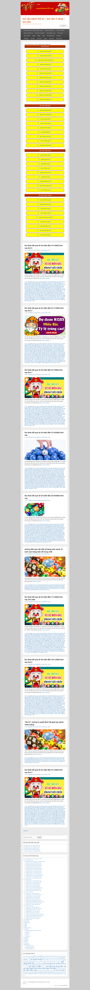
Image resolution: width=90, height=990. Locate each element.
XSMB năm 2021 (48, 362)
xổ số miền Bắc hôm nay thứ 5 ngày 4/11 (46, 299)
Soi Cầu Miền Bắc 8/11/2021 (42, 710)
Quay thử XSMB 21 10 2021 (32, 534)
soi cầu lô (51, 970)
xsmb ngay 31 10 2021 (33, 488)
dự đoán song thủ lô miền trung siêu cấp (33, 903)
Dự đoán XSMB (41, 287)
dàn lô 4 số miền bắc (45, 99)
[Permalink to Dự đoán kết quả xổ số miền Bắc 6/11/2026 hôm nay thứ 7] (44, 397)
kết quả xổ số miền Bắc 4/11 (36, 291)
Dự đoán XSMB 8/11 (58, 701)
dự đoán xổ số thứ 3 (38, 812)
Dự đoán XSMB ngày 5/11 (36, 413)
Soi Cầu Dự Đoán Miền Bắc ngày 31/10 (32, 481)
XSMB (33, 35)
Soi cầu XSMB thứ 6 (42, 422)
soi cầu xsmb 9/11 (55, 821)
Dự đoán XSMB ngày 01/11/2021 (50, 350)
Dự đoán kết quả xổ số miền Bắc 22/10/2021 (44, 525)
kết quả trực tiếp (48, 759)
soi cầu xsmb (47, 297)
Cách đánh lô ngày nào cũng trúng (36, 958)
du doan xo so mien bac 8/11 (47, 697)
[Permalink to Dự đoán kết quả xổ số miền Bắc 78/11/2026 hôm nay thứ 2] (44, 687)
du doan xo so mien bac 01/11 (47, 344)
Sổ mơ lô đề (60, 33)
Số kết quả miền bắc (30, 945)
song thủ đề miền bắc (45, 77)
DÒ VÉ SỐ (39, 38)
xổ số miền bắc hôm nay (34, 299)
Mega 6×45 (28, 932)
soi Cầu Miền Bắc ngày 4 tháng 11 (54, 296)
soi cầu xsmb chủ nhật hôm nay (30, 486)
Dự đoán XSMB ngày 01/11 (39, 350)
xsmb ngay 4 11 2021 (31, 300)
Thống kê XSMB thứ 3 (58, 822)
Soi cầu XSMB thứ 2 (60, 360)
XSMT (43, 35)
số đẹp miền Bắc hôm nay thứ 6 (52, 417)
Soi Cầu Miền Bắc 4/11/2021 (42, 296)
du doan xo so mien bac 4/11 (47, 283)
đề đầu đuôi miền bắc (45, 145)
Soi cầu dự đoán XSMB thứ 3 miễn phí (32, 819)
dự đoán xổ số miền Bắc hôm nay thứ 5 (41, 285)
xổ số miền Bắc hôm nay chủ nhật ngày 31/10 (40, 487)
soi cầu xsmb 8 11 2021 (54, 711)
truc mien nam (41, 760)
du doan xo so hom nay (33, 586)
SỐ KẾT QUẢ (59, 38)
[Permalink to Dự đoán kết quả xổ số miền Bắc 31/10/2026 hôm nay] (45, 459)
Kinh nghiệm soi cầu (51, 33)
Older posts (25, 830)
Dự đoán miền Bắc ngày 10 (37, 470)
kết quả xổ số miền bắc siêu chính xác (49, 291)
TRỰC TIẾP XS (27, 35)
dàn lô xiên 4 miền (45, 127)
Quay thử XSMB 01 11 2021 (55, 354)
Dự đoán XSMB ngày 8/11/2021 (47, 703)
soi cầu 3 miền (35, 966)
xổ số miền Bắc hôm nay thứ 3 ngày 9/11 (39, 823)
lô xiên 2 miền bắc (45, 119)
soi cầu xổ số (55, 972)
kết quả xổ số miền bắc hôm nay (49, 586)
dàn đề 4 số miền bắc (45, 82)
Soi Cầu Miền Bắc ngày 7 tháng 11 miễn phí (34, 648)
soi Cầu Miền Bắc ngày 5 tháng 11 (54, 420)
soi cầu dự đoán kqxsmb (36, 355)
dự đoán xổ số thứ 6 (34, 412)
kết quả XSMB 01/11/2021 (37, 354)
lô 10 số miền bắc (45, 141)
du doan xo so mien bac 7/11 (48, 634)
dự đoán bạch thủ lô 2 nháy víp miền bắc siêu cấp (35, 861)
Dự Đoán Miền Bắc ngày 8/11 (47, 698)
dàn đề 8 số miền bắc (45, 90)
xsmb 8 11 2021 (57, 713)
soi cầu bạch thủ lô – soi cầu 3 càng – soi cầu (44, 20)
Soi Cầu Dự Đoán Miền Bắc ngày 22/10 (54, 534)
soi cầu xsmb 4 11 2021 (54, 297)
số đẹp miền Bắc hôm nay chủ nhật (34, 480)
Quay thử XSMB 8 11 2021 (41, 706)
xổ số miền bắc (38, 761)
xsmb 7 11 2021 (29, 652)
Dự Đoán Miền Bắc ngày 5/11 (47, 408)
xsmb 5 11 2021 (57, 424)
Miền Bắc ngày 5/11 (32, 417)
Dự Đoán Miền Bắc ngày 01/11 (37, 346)
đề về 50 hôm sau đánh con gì (48, 414)
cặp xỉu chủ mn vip (45, 172)
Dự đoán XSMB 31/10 (54, 474)
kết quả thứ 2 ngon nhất (41, 353)
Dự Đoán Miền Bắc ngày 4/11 (47, 284)
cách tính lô (25, 958)
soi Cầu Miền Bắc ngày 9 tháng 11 (45, 820)
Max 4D (27, 934)
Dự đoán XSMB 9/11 (55, 812)
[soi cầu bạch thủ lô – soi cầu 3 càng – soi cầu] (45, 14)
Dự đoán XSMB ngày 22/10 (50, 531)
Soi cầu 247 (44, 966)
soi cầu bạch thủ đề (47, 968)
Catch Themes (64, 985)
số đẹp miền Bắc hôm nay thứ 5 (52, 292)
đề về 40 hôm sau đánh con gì (48, 290)
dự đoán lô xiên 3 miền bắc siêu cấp (33, 885)
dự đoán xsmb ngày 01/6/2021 (43, 352)
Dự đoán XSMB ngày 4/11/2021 (47, 288)
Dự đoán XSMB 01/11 (50, 349)
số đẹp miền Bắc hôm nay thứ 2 (52, 706)
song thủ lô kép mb (45, 69)
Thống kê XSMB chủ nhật (57, 486)
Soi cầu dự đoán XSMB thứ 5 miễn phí (41, 294)
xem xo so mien (52, 760)
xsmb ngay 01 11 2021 (56, 362)
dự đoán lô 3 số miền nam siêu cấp (32, 912)
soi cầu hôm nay (30, 970)
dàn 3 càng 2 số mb (45, 136)
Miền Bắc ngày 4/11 (32, 292)
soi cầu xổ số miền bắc (40, 297)
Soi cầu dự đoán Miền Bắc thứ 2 (48, 707)
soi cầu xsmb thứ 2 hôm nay (51, 712)
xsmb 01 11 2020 (34, 362)
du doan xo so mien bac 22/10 (55, 524)
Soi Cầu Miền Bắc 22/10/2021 (50, 537)
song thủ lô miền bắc (45, 55)
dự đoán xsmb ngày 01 (29, 350)
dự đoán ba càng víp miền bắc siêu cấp (33, 862)
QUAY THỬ (51, 38)
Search (39, 837)
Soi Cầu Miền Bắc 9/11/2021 (33, 820)
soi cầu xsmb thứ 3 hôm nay (44, 822)
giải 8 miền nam (45, 164)
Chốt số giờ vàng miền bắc (28, 956)
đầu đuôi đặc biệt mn (45, 185)
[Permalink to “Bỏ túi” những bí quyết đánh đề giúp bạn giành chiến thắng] (45, 749)
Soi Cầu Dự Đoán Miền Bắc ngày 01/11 (49, 355)
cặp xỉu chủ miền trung (45, 217)
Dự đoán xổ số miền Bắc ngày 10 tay (43, 473)
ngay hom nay (59, 759)
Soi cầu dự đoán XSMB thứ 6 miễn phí (41, 419)
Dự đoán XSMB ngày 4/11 (36, 288)
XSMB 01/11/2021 (41, 362)
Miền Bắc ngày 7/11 (32, 644)
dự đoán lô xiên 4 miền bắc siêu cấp (33, 886)
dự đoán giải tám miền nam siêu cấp (33, 911)
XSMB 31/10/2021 (59, 487)
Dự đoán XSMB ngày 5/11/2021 (47, 413)
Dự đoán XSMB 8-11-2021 (49, 701)
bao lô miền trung (45, 213)
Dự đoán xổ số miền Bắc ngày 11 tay (31, 348)
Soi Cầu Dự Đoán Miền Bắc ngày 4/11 (35, 293)
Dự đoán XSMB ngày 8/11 (36, 703)
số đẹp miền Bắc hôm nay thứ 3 (45, 816)
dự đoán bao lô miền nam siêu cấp (32, 907)
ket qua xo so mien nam (34, 587)
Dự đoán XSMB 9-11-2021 (47, 812)
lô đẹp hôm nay (52, 965)
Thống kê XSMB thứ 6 (33, 540)
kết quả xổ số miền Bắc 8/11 (36, 705)
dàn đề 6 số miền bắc (45, 86)
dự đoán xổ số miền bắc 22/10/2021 (33, 527)
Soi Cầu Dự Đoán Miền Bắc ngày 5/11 (35, 418)
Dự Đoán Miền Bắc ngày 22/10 (50, 526)
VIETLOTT (59, 35)
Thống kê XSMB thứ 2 (42, 361)
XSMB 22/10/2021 (32, 541)
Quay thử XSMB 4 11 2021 (41, 292)
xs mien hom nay (35, 762)
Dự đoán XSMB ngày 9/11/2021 (43, 813)
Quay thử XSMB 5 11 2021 (41, 417)
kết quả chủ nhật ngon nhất (48, 477)
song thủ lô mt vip (45, 221)
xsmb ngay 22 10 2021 (47, 541)
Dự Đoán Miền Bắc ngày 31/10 (47, 470)
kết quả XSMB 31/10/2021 (44, 478)
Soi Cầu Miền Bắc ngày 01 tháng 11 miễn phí (43, 359)
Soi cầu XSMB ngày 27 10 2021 (42, 486)
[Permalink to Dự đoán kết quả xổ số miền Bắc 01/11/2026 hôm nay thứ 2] (45, 335)
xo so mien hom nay (54, 761)
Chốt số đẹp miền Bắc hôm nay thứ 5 (55, 281)
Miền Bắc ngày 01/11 (46, 354)
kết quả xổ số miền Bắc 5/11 (36, 415)
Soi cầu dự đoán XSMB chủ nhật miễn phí (44, 646)
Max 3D (27, 933)
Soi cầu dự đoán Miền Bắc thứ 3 (40, 818)
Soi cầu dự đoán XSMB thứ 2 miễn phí (55, 356)
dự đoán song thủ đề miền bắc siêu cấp (33, 890)
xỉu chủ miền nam (45, 155)
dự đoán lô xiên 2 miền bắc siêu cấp (33, 883)
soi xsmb (59, 298)
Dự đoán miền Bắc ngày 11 (36, 284)
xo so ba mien (62, 588)
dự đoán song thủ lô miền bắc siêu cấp (31, 848)
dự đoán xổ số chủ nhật (58, 470)
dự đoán (54, 283)
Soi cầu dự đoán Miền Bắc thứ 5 (48, 293)
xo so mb (33, 761)
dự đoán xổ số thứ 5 (34, 287)
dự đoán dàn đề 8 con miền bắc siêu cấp (32, 849)
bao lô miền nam (45, 168)
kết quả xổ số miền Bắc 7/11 (39, 642)
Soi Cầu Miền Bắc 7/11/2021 (48, 647)
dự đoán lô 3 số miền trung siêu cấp (32, 898)
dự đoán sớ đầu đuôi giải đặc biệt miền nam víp (35, 915)
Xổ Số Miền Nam (62, 761)
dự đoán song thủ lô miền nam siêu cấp (33, 916)
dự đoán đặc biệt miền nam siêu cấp (33, 909)
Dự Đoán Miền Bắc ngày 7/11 (47, 635)
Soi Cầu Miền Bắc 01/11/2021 (55, 357)
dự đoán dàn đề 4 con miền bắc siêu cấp (33, 869)
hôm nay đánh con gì (58, 290)
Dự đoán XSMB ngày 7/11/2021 (47, 640)
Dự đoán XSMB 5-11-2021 (49, 412)
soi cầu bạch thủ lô (31, 968)
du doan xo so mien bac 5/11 (47, 407)
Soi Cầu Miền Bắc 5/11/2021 (42, 420)
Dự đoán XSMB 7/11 (59, 639)
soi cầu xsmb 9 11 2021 (46, 821)
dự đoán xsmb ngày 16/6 (39, 531)
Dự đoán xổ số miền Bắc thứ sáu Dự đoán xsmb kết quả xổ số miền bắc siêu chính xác (42, 528)
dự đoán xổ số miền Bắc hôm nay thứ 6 (41, 409)
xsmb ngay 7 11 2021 (43, 652)
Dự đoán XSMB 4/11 (58, 287)
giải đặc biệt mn (45, 159)
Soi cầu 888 (32, 588)
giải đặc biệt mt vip (45, 204)
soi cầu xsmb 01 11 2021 (31, 360)
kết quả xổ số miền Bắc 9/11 (32, 815)
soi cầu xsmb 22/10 (35, 539)
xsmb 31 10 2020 (52, 487)
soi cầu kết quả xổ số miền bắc (39, 357)
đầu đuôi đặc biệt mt (45, 230)
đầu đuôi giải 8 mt (45, 226)
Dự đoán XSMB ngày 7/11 (36, 640)
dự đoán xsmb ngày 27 (33, 475)
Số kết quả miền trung (30, 947)
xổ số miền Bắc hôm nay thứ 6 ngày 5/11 (46, 424)
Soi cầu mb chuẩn (60, 30)
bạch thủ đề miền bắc (45, 73)
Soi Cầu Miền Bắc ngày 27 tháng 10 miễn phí (56, 483)
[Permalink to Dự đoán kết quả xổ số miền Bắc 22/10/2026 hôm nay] (34, 515)
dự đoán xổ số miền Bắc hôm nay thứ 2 (44, 347)
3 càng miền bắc (45, 132)
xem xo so (47, 760)
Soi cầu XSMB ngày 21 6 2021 (44, 539)
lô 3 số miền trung (45, 235)
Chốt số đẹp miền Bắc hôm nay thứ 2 (55, 343)
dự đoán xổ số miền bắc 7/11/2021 (37, 636)
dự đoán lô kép (36, 959)
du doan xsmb (56, 807)
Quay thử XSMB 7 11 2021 (41, 644)
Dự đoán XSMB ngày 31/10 (43, 475)
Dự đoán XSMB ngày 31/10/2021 (54, 475)
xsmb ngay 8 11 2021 (31, 714)
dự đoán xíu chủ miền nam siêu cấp (32, 918)
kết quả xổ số (40, 586)
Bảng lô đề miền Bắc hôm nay (44, 585)
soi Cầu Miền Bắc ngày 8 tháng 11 (54, 710)
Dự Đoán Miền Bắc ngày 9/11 (52, 808)
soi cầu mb (34, 296)
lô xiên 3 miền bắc (45, 123)
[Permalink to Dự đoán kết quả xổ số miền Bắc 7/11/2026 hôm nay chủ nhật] (44, 624)
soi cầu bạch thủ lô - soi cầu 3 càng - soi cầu (42, 250)
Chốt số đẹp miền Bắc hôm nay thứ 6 (55, 406)
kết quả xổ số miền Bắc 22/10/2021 (37, 533)
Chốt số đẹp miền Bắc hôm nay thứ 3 (55, 806)
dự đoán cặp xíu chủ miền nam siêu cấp (33, 908)
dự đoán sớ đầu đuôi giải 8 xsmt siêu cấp (34, 900)
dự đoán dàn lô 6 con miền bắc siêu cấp (33, 880)
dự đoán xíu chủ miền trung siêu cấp (33, 904)
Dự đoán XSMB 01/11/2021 (59, 349)
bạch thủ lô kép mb (45, 64)
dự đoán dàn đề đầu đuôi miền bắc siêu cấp (34, 875)
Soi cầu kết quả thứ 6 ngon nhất (55, 419)
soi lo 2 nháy (28, 973)
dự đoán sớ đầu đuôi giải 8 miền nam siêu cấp (34, 914)
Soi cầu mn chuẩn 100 (40, 33)
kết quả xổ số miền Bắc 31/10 (59, 477)
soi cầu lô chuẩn (59, 970)
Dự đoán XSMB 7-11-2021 (50, 639)
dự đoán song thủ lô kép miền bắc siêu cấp (34, 887)
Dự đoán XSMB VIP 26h (38, 290)
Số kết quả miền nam (30, 948)
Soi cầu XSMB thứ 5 (42, 298)
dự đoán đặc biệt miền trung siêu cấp (33, 896)
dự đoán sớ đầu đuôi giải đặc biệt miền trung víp (35, 901)
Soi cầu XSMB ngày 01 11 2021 (50, 360)
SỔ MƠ (45, 38)
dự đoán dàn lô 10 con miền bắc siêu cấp (32, 846)
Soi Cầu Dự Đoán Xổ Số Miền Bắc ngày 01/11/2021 (38, 356)
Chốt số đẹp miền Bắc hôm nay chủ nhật (55, 468)
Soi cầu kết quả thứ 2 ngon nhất (55, 708)
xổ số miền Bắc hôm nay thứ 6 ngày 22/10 (55, 540)
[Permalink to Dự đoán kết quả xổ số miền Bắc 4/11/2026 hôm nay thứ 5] (44, 273)
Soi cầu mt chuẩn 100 (28, 33)
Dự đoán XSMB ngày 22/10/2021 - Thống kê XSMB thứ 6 (39, 532)
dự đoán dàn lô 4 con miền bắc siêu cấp (32, 845)
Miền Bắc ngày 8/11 (32, 706)
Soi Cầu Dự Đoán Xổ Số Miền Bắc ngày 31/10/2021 (48, 481)
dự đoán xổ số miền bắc (57, 284)
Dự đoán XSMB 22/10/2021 (57, 530)
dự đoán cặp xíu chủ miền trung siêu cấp (33, 894)
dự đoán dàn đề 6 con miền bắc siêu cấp (33, 871)
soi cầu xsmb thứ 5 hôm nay (51, 298)
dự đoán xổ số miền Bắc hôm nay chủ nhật (54, 471)
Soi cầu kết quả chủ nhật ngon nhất (40, 482)
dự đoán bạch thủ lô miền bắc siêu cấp (33, 867)
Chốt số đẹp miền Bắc (43, 281)
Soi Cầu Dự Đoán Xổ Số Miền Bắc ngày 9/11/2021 (56, 818)
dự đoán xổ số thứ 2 (35, 349)
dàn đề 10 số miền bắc (45, 95)
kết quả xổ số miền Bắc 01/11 (52, 353)
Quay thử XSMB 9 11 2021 (33, 816)
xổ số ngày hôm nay (28, 762)
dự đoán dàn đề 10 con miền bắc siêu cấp (34, 874)
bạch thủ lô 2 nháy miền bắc (45, 60)
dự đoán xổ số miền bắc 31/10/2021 (39, 471)
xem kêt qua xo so (55, 588)
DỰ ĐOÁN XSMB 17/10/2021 (38, 530)
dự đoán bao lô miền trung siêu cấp (32, 893)
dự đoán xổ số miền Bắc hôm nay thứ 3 (47, 809)
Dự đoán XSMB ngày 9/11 (32, 813)
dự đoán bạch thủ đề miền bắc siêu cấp (33, 864)
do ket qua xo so (41, 759)
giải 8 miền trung (45, 208)
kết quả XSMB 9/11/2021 (56, 815)
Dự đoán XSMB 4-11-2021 (49, 287)
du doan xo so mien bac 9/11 (47, 807)
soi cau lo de (27, 966)
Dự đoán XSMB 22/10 (48, 530)
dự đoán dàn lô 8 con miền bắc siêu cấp (33, 882)
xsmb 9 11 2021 (50, 823)
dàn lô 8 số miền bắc (45, 114)
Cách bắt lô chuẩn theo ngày (61, 956)
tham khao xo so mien (48, 588)
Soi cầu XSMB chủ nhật (60, 484)
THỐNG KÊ (26, 38)
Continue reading (46, 278)
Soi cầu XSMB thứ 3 (35, 822)
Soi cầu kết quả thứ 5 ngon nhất (55, 294)
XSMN (38, 35)
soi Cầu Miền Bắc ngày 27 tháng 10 (41, 483)
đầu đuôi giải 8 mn (45, 181)
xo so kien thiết (27, 589)
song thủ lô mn (45, 177)
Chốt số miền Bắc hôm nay (37, 283)
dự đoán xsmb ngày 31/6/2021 (49, 476)
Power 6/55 (28, 936)
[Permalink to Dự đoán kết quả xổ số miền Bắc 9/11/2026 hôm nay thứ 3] (44, 797)
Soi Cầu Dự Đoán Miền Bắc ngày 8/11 (35, 707)
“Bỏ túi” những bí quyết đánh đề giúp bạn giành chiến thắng (50, 757)
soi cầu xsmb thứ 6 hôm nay (51, 422)
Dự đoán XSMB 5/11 (58, 412)
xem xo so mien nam (59, 760)
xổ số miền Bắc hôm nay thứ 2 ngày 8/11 (46, 713)
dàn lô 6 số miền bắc (45, 110)
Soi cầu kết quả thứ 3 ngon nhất (45, 819)
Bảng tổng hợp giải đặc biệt (56, 585)
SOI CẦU (33, 38)
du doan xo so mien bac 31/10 (48, 469)
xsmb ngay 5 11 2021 (31, 425)
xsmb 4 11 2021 (57, 299)
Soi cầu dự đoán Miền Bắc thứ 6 (48, 418)
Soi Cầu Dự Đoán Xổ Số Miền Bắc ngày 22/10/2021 (43, 536)
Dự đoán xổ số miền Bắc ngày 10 (46, 527)
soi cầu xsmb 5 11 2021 (54, 421)
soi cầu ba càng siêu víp (56, 966)
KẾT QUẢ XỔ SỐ (50, 35)
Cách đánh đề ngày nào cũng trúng (52, 958)
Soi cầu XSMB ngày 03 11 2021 (32, 298)
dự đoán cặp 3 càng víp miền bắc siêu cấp (32, 851)
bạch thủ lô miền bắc (45, 51)
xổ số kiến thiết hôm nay (35, 589)
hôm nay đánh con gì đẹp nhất (53, 963)
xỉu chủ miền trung (45, 200)
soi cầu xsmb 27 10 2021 (43, 484)
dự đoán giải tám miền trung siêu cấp (33, 897)
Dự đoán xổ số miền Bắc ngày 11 (56, 285)
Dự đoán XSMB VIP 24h (54, 532)
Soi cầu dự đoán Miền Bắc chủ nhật (57, 480)
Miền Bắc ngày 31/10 (53, 478)
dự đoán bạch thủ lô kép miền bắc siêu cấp (34, 865)
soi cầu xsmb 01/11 (40, 360)
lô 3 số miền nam (45, 190)
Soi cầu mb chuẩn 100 (49, 30)
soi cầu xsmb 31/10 (52, 484)
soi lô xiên (33, 973)
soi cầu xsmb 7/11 (30, 649)
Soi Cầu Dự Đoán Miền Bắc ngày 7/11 (51, 645)
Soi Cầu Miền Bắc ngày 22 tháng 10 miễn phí (37, 538)
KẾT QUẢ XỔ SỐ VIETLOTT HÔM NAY (33, 930)
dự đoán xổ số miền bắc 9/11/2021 (32, 809)
